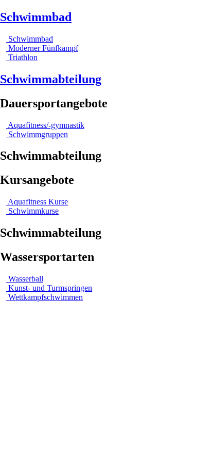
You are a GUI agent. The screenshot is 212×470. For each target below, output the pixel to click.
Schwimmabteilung (50, 79)
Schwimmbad (36, 17)
